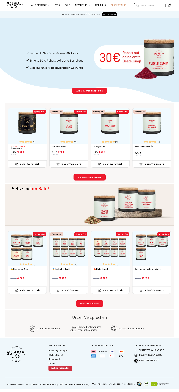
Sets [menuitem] (57, 5)
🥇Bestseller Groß (61, 269)
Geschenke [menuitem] (81, 5)
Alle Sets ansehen (89, 303)
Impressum (12, 385)
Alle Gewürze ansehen (89, 177)
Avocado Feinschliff (144, 147)
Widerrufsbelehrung (49, 385)
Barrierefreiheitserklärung (77, 385)
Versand (52, 364)
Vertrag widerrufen (60, 368)
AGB (61, 385)
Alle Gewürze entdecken (89, 90)
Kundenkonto (54, 359)
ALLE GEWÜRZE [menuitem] (39, 5)
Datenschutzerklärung (28, 385)
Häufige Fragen (55, 355)
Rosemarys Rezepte (57, 351)
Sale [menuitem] (67, 5)
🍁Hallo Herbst (101, 269)
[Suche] (137, 5)
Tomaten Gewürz (60, 147)
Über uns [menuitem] (100, 5)
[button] (26, 141)
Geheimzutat (16, 149)
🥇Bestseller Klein (19, 269)
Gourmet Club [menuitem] (118, 5)
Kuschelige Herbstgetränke (148, 269)
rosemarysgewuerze (150, 355)
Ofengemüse (99, 147)
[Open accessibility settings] (136, 361)
